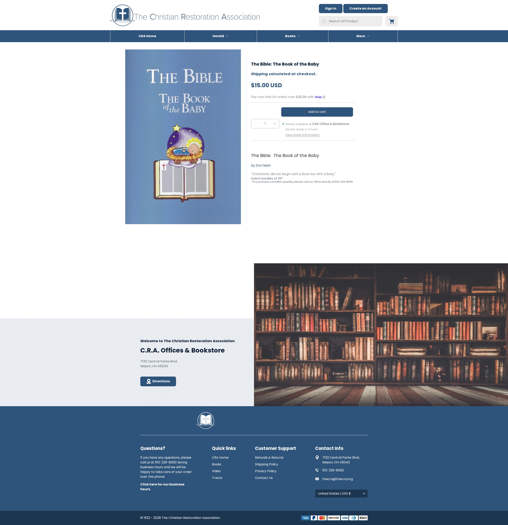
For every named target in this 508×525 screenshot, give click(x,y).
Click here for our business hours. (162, 486)
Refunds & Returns (269, 457)
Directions (161, 381)
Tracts (217, 478)
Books (290, 36)
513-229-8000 (333, 470)
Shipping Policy (266, 464)
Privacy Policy (265, 471)
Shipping (259, 73)
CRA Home (147, 36)
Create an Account (365, 8)
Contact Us (264, 478)
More (360, 36)
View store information (303, 135)
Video (216, 471)
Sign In (330, 8)
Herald (218, 36)
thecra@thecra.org (337, 479)
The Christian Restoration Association (191, 517)
